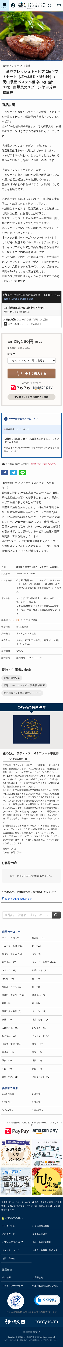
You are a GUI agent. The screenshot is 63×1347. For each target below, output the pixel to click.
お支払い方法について (12, 1242)
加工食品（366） (10, 962)
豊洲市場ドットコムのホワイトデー (22, 693)
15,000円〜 (37, 1110)
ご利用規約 (37, 1277)
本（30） (36, 1003)
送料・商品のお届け (41, 1242)
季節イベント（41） (41, 1077)
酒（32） (36, 987)
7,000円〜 (37, 1102)
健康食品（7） (39, 995)
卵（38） (36, 978)
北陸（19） (37, 1060)
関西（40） (7, 1060)
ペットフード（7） (41, 1036)
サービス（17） (39, 1011)
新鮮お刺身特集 (12, 678)
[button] (47, 1300)
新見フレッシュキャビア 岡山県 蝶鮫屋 (24, 685)
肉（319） (37, 946)
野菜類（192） (39, 937)
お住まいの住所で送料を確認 (18, 299)
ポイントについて (10, 1250)
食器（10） (7, 1019)
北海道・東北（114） (12, 1044)
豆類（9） (37, 954)
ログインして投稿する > (18, 899)
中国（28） (7, 1068)
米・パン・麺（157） (12, 937)
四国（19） (37, 1068)
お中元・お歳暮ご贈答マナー (46, 1250)
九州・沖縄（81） (10, 1077)
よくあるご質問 (39, 1234)
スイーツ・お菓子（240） (44, 962)
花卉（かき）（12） (41, 1019)
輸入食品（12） (9, 1036)
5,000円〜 (7, 1102)
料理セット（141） (41, 970)
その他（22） (8, 978)
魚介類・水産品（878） (13, 954)
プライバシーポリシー (12, 1285)
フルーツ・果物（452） (13, 946)
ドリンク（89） (9, 970)
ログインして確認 (29, 620)
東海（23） (37, 1052)
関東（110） (38, 1044)
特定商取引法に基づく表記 (45, 1285)
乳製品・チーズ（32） (12, 987)
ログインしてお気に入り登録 (33, 397)
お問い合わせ (8, 1258)
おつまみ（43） (39, 1028)
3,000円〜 (37, 1094)
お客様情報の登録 (40, 1225)
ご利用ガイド (8, 1234)
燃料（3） (7, 1003)
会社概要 (6, 1277)
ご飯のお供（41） (10, 1028)
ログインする (8, 1225)
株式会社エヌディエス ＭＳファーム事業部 (37, 567)
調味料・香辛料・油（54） (15, 995)
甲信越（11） (8, 1052)
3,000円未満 (8, 1094)
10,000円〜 (7, 1110)
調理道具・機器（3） (12, 1011)
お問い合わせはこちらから (43, 464)
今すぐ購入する (36, 373)
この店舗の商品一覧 (17, 759)
